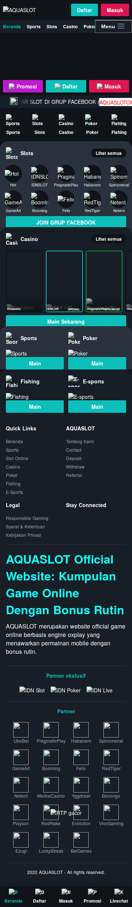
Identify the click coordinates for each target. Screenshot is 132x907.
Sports (34, 26)
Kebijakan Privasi (23, 535)
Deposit (73, 458)
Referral (74, 475)
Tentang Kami (80, 441)
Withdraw (75, 466)
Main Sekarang (66, 321)
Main (35, 363)
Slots (52, 26)
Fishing (13, 483)
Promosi (26, 86)
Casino (70, 26)
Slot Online (17, 458)
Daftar (84, 10)
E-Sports (14, 492)
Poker (90, 26)
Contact (73, 450)
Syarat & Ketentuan (25, 526)
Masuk (115, 10)
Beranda (12, 26)
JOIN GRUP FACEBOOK (66, 222)
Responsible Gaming (27, 518)
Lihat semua (109, 153)
